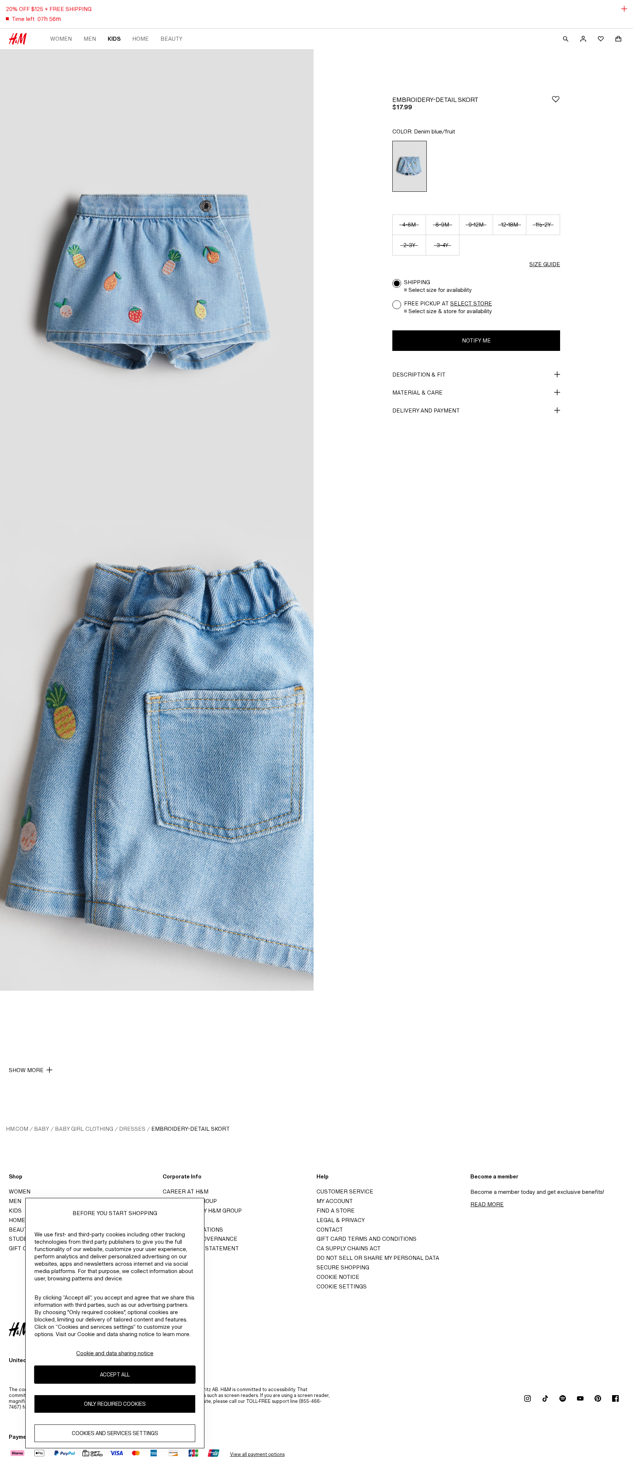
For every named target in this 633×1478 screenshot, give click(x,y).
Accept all (115, 1375)
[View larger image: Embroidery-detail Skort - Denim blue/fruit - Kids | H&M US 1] (157, 284)
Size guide (544, 264)
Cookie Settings (341, 1286)
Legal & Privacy (340, 1220)
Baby (41, 1129)
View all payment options (257, 1454)
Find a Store (335, 1210)
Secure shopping (342, 1267)
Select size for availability (440, 290)
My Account (334, 1201)
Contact (329, 1229)
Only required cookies (115, 1404)
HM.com (17, 1129)
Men (90, 39)
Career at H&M (185, 1191)
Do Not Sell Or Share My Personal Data (377, 1258)
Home (140, 39)
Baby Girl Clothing (84, 1129)
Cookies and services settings (115, 1433)
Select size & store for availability (450, 311)
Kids (114, 39)
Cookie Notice (337, 1277)
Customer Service (344, 1191)
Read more (487, 1204)
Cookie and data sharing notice (114, 1353)
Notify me (476, 340)
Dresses (132, 1129)
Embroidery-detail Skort (190, 1129)
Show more (26, 1070)
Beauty (171, 39)
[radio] (409, 166)
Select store (471, 303)
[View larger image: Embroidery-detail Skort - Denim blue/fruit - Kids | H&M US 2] (157, 755)
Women (61, 39)
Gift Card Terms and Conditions (366, 1239)
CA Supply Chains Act (348, 1248)
